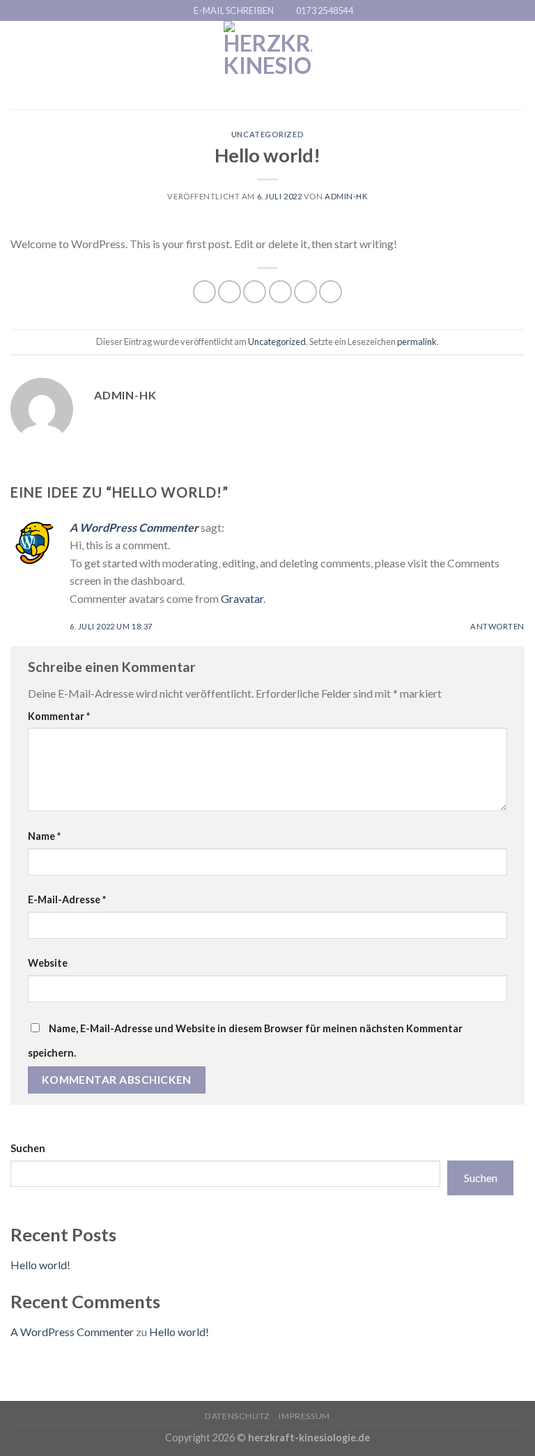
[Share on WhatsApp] (204, 291)
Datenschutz (237, 1416)
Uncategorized (267, 134)
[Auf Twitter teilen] (254, 291)
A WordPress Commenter (134, 527)
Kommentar (59, 716)
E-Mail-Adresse (67, 899)
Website (48, 963)
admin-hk (346, 196)
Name (44, 836)
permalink (417, 341)
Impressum (304, 1416)
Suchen (27, 1148)
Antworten (497, 626)
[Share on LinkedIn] (330, 291)
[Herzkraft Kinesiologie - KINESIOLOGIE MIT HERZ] (268, 65)
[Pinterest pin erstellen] (305, 291)
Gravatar (242, 598)
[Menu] (18, 65)
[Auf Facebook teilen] (229, 291)
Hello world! (40, 1264)
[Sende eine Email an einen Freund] (280, 291)
